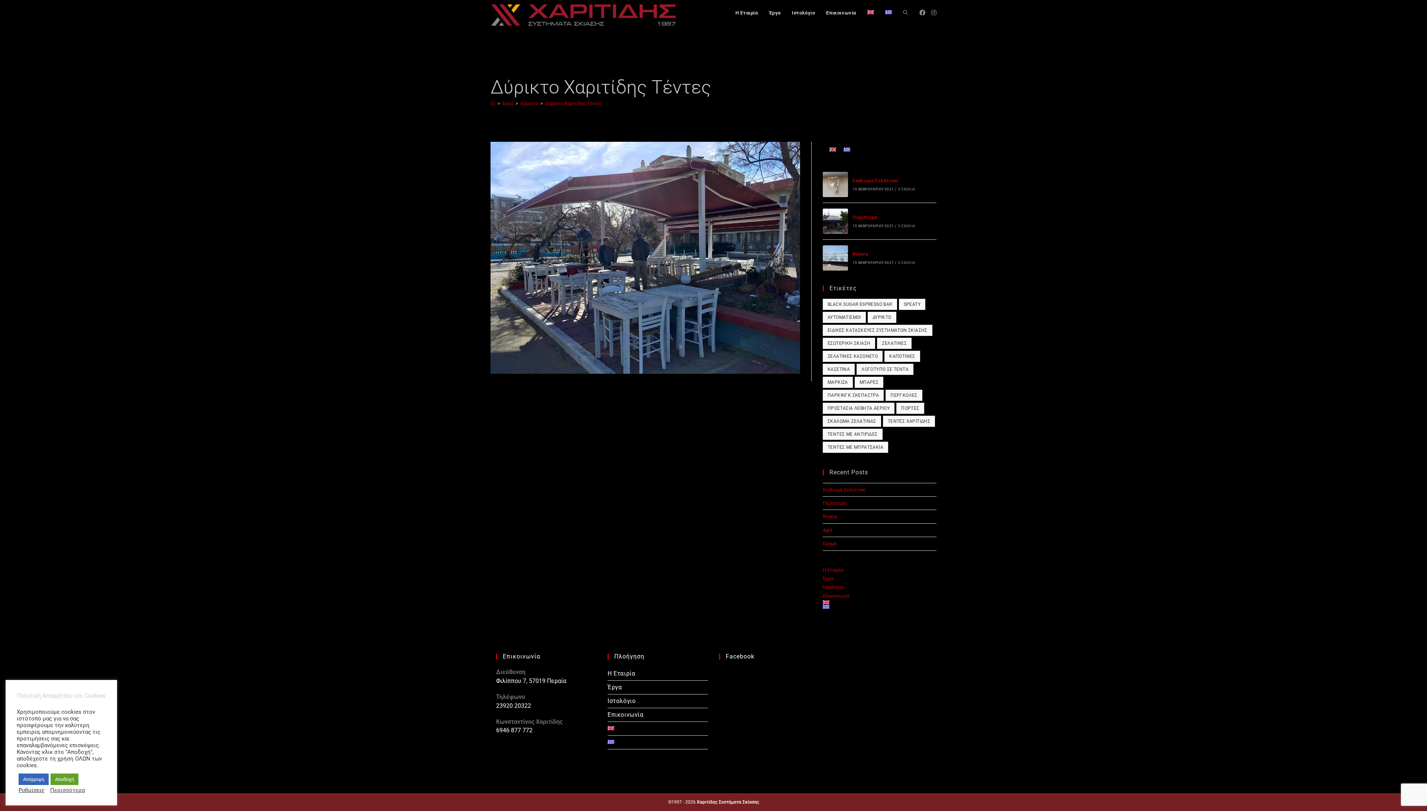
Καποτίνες (902, 356)
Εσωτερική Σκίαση (849, 343)
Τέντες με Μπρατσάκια (855, 447)
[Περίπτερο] (835, 221)
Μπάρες (869, 382)
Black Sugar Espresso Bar (860, 304)
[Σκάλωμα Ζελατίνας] (835, 184)
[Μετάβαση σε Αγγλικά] (871, 13)
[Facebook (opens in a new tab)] (922, 13)
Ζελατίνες (894, 343)
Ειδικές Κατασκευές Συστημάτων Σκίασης (878, 330)
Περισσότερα (67, 790)
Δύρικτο (882, 317)
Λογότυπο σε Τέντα (885, 369)
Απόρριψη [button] (33, 779)
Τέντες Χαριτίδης (909, 421)
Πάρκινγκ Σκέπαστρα (853, 395)
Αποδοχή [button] (64, 779)
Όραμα (830, 543)
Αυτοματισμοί (844, 317)
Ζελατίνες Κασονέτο (853, 356)
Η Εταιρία (833, 570)
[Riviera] (835, 258)
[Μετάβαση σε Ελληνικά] (847, 149)
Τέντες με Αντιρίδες (853, 434)
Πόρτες (910, 408)
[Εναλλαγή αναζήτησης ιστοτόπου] (905, 13)
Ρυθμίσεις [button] (32, 790)
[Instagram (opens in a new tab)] (933, 13)
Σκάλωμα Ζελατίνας (875, 180)
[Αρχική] (493, 103)
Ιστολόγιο (833, 587)
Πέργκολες (904, 395)
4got (827, 530)
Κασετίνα (839, 369)
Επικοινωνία (836, 596)
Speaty (912, 304)
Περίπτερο (864, 217)
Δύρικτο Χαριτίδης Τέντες (573, 103)
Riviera (860, 254)
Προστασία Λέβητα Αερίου (859, 408)
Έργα (828, 578)
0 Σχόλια (906, 189)
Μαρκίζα (838, 382)
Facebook (740, 656)
